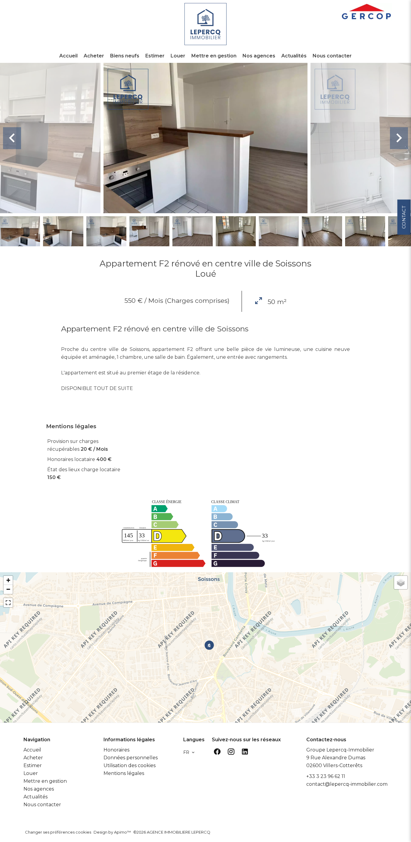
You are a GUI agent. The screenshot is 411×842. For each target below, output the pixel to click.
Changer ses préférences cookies (58, 832)
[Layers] (400, 582)
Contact (403, 217)
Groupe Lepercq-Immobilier (340, 750)
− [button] (8, 589)
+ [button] (8, 580)
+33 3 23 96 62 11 (325, 776)
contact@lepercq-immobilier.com (347, 784)
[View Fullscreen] (8, 602)
